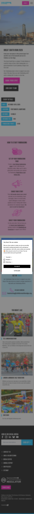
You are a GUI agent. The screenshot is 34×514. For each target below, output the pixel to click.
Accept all (17, 266)
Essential (8, 257)
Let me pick (17, 270)
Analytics (8, 259)
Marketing (8, 262)
